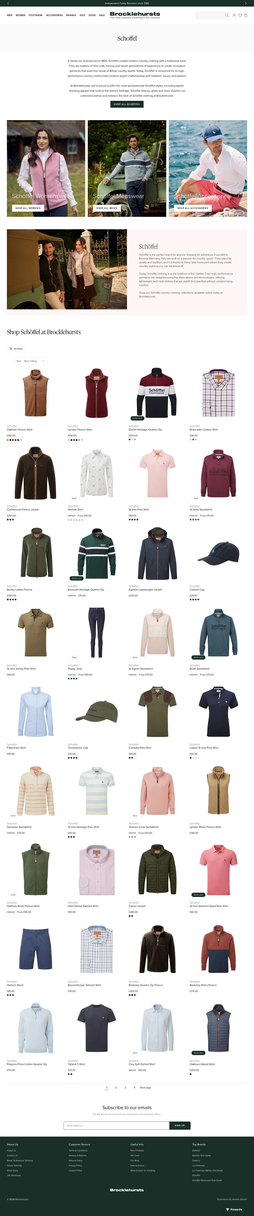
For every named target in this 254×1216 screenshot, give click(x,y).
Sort (19, 361)
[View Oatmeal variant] (13, 995)
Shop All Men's (106, 208)
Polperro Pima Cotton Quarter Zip (27, 1064)
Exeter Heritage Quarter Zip (145, 429)
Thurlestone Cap (78, 747)
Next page (145, 1087)
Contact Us (12, 1155)
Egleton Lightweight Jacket (145, 589)
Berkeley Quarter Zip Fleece (146, 985)
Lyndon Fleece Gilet (80, 429)
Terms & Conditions (78, 1150)
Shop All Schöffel (127, 104)
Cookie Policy (75, 1170)
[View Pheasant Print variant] (76, 520)
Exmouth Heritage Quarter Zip (86, 589)
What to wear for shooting (142, 1170)
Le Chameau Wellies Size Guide (207, 1170)
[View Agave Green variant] (69, 758)
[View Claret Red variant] (10, 440)
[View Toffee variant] (8, 440)
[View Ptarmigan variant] (79, 520)
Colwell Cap (197, 589)
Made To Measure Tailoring (20, 1160)
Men (9, 15)
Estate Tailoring (14, 1165)
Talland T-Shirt (76, 1064)
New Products (137, 1150)
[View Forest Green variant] (15, 440)
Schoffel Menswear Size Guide (207, 1180)
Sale (102, 15)
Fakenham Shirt (16, 747)
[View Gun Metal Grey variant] (18, 440)
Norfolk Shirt (75, 509)
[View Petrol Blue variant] (190, 1074)
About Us (11, 1150)
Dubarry (196, 1160)
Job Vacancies (14, 1175)
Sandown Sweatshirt (19, 827)
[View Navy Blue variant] (13, 519)
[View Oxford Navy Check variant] (190, 439)
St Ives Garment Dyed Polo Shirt (209, 906)
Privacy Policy (75, 1165)
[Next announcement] (246, 3)
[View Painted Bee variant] (74, 520)
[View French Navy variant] (8, 995)
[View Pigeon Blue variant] (193, 599)
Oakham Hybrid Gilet (202, 1064)
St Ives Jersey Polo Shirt (21, 668)
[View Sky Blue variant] (196, 758)
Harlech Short (15, 985)
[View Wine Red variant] (196, 439)
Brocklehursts (21, 1199)
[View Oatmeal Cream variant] (196, 519)
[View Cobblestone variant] (193, 519)
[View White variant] (198, 758)
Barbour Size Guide (201, 1155)
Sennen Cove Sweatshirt (143, 827)
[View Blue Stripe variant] (69, 837)
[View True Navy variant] (135, 837)
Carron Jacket (137, 906)
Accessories (54, 15)
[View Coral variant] (129, 519)
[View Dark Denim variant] (69, 678)
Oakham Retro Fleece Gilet (23, 906)
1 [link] (106, 1087)
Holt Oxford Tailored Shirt (83, 906)
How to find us (137, 1165)
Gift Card (134, 1155)
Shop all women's (28, 208)
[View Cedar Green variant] (8, 599)
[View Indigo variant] (71, 678)
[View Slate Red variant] (196, 599)
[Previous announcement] (8, 3)
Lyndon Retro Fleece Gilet (205, 827)
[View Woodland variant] (198, 599)
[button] (245, 15)
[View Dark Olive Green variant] (13, 440)
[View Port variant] (15, 599)
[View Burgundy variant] (190, 519)
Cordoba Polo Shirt (140, 747)
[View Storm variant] (198, 519)
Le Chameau (198, 1165)
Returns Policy (75, 1160)
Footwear (36, 15)
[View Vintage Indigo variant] (137, 519)
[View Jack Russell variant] (71, 520)
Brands (71, 15)
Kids (82, 15)
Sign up (180, 1125)
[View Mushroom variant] (79, 440)
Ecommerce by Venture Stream (232, 1199)
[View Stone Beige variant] (135, 439)
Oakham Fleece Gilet (19, 429)
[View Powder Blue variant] (69, 1074)
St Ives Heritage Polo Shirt (83, 827)
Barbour (196, 1150)
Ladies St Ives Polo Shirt (204, 747)
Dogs (92, 15)
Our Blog (134, 1160)
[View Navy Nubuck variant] (74, 758)
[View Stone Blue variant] (193, 439)
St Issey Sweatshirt (201, 509)
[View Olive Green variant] (76, 758)
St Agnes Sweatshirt (141, 668)
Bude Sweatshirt (199, 668)
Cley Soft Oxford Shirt (142, 1064)
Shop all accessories (192, 208)
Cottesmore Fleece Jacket (23, 509)
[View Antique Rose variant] (69, 440)
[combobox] (213, 15)
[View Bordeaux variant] (129, 439)
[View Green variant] (71, 837)
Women (20, 15)
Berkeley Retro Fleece (203, 985)
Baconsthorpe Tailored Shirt (84, 985)
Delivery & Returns (77, 1155)
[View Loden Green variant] (74, 678)
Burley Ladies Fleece (19, 589)
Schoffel (196, 1175)
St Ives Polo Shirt (139, 509)
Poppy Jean (75, 668)
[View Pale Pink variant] (132, 439)
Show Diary (12, 1170)
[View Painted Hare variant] (69, 520)
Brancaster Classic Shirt (204, 429)
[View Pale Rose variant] (129, 837)
